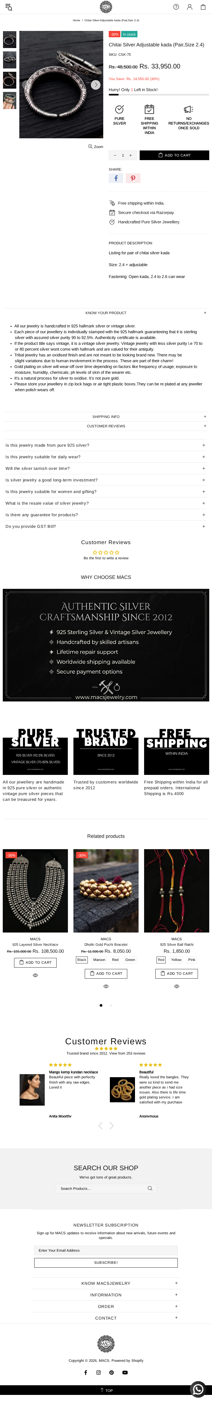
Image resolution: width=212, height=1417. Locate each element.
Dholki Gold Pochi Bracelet (106, 944)
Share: (115, 169)
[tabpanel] (35, 920)
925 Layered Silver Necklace (35, 944)
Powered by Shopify (128, 1360)
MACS (106, 7)
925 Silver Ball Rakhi (177, 944)
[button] (102, 1126)
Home (76, 20)
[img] (105, 1048)
